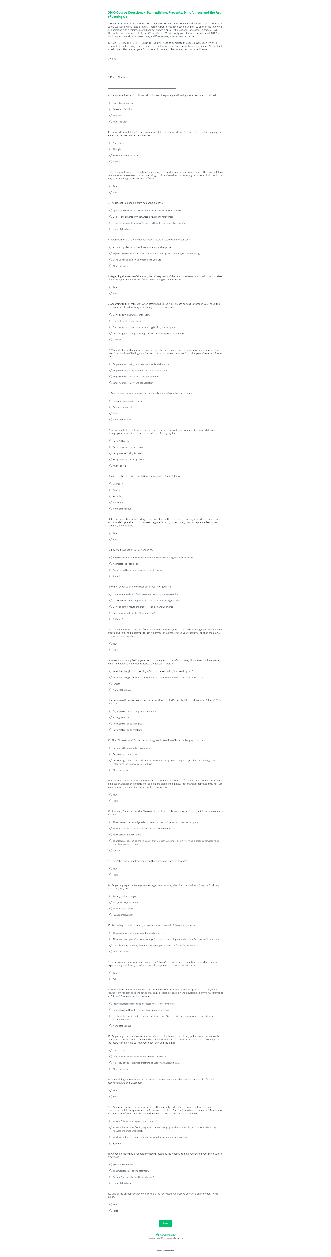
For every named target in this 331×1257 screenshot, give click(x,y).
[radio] (109, 103)
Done (165, 1223)
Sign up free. (178, 1238)
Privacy (159, 1251)
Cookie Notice (169, 1251)
